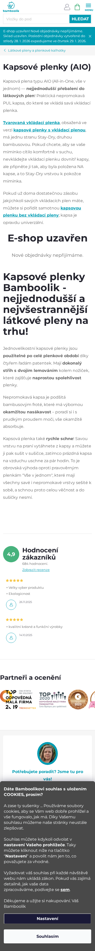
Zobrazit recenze (36, 570)
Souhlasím (47, 936)
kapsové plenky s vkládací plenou (49, 130)
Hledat (80, 19)
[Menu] (88, 6)
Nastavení (47, 918)
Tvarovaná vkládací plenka (31, 122)
